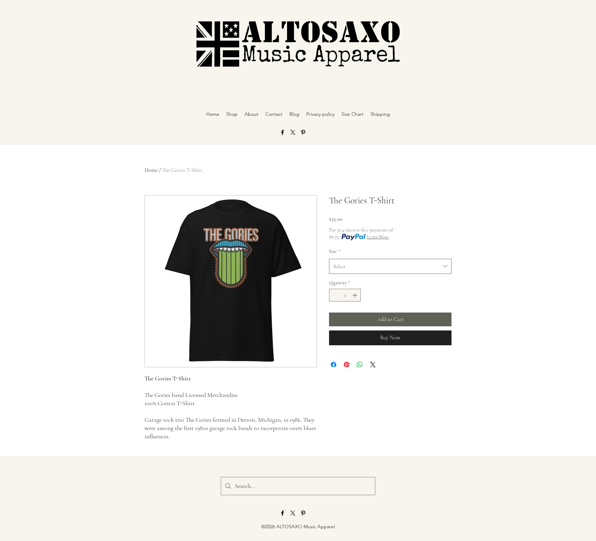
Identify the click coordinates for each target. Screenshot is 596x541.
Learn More (378, 237)
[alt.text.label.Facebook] (282, 132)
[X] (292, 132)
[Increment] (355, 295)
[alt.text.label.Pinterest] (303, 132)
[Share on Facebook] (333, 364)
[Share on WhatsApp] (360, 364)
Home (151, 170)
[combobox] (390, 266)
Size (334, 251)
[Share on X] (373, 364)
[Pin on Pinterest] (346, 364)
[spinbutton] (345, 295)
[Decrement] (334, 295)
